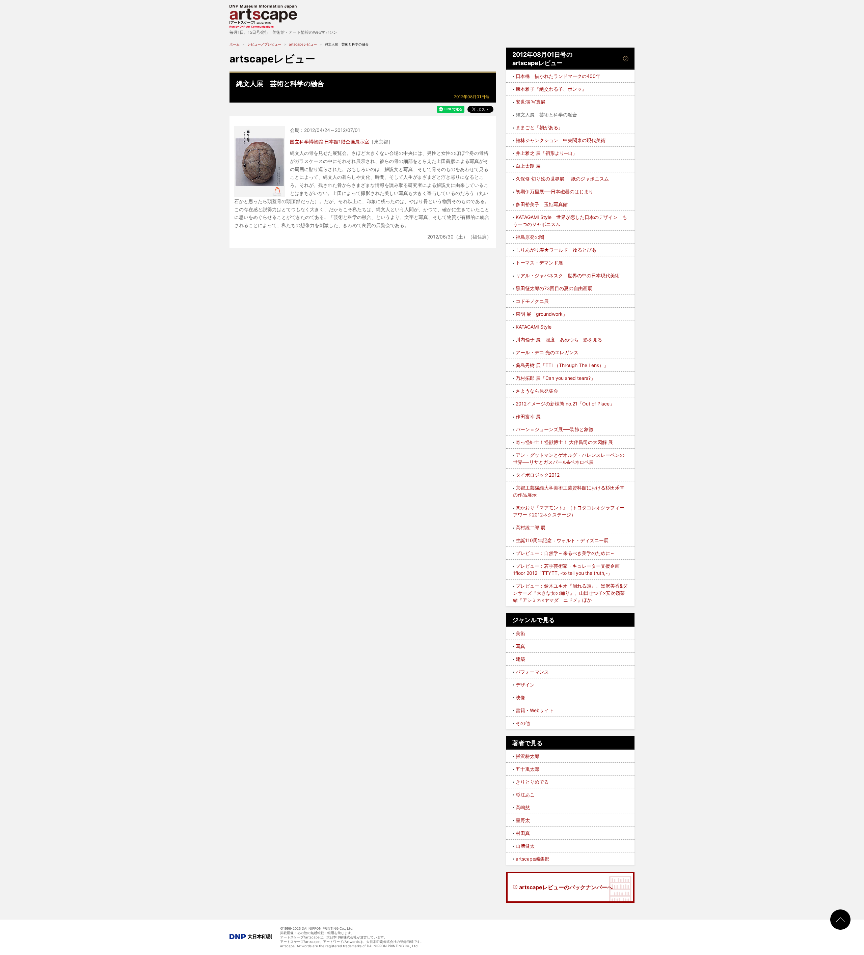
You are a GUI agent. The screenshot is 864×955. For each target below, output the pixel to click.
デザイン (525, 684)
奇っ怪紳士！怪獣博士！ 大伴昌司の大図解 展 (564, 442)
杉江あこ (525, 794)
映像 (520, 697)
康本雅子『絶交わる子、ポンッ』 (551, 89)
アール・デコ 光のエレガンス (547, 352)
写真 (520, 646)
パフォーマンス (532, 672)
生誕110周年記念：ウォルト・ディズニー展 (562, 540)
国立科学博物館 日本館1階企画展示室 (329, 141)
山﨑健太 (525, 846)
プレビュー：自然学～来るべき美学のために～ (565, 553)
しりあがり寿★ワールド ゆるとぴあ (556, 250)
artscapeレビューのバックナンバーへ (566, 887)
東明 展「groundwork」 (541, 314)
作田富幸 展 (528, 416)
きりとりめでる (532, 782)
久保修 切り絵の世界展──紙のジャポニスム (562, 178)
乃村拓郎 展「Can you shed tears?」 (555, 378)
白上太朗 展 (528, 166)
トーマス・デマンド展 (539, 262)
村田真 (523, 833)
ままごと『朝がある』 (539, 127)
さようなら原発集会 (537, 391)
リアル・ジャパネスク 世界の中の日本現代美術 (568, 275)
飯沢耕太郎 (527, 756)
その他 (523, 723)
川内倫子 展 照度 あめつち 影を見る (559, 339)
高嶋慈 (523, 807)
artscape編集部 (532, 859)
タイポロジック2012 (538, 475)
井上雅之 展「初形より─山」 (546, 153)
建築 (520, 659)
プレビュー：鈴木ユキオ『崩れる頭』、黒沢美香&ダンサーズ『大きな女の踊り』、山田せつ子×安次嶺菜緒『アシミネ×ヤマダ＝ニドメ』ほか (570, 593)
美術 (520, 633)
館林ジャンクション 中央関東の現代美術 (560, 140)
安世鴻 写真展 (530, 102)
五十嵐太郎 (527, 769)
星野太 (523, 820)
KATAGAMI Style (533, 327)
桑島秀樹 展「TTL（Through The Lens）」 (562, 365)
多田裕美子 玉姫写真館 (542, 204)
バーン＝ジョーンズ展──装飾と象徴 (554, 429)
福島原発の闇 (530, 237)
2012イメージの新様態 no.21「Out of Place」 (565, 403)
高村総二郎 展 (530, 527)
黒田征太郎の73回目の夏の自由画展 (554, 288)
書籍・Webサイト (535, 710)
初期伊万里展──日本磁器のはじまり (554, 191)
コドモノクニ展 (532, 301)
